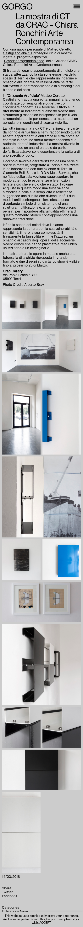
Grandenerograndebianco (24, 61)
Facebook (9, 896)
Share (6, 888)
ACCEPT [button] (45, 922)
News (24, 911)
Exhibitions (10, 911)
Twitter (7, 892)
